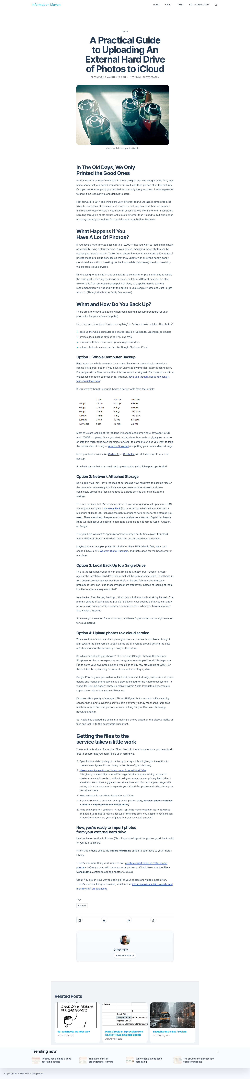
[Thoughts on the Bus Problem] (172, 1015)
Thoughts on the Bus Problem (169, 1031)
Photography (151, 77)
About (168, 5)
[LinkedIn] (80, 920)
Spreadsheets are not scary (73, 1031)
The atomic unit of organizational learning (101, 1060)
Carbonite (113, 454)
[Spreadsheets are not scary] (77, 1015)
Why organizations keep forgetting (149, 1060)
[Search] (215, 5)
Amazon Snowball (118, 446)
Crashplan (129, 454)
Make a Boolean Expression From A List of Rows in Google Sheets (124, 1033)
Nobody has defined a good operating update (56, 1060)
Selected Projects (199, 5)
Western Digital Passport (114, 550)
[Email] (129, 920)
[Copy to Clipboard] (153, 920)
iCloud (82, 905)
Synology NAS (112, 508)
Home (156, 5)
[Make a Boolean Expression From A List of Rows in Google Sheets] (124, 1015)
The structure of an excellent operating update (198, 1060)
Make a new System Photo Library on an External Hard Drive (113, 770)
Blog (180, 5)
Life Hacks (135, 77)
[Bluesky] (104, 920)
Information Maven (46, 4)
